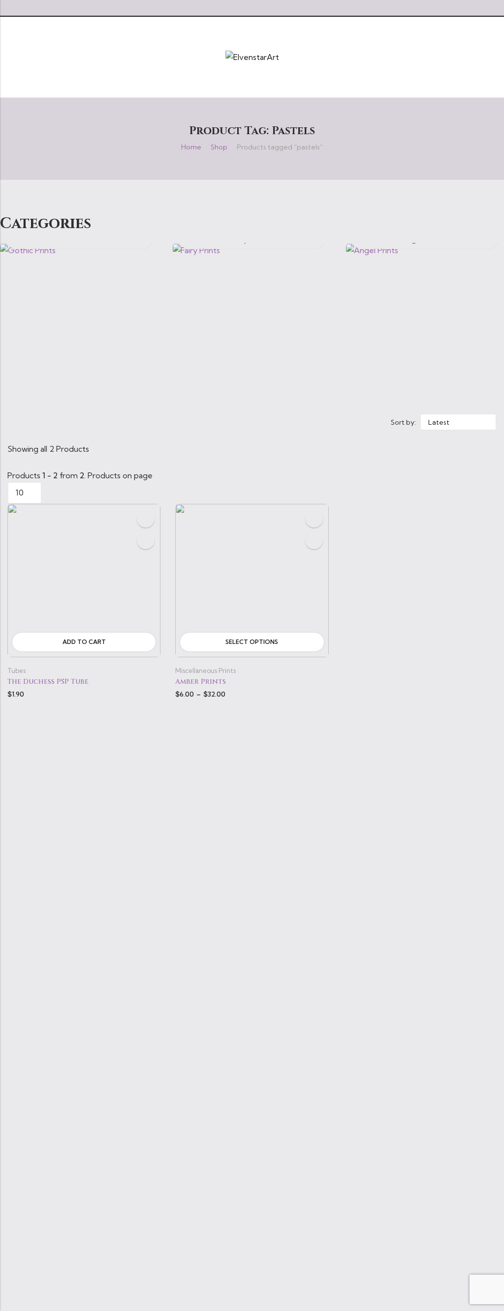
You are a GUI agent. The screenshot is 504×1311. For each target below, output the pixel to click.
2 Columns (206, 422)
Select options (251, 641)
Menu (10, 57)
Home (191, 147)
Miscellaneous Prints (205, 670)
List (192, 422)
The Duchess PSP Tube (48, 681)
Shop (219, 147)
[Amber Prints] (251, 579)
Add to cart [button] (84, 641)
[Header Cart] (493, 57)
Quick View (146, 540)
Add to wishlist (146, 518)
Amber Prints (200, 681)
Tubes (16, 670)
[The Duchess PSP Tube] (83, 579)
